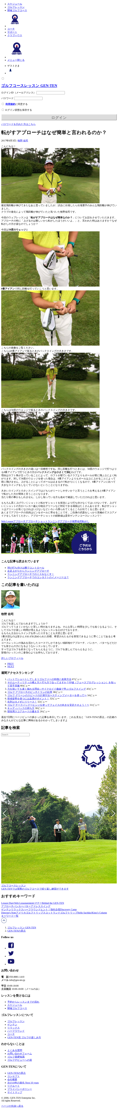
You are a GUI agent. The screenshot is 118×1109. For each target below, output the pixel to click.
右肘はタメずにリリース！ (22, 701)
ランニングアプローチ (60, 521)
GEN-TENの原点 (16, 931)
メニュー (12, 60)
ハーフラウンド (32, 909)
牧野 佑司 (23, 140)
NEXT (10, 666)
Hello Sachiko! (84, 912)
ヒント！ (45, 909)
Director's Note (8, 912)
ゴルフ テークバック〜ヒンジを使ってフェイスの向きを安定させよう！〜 (48, 705)
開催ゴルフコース (17, 10)
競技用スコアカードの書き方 (23, 711)
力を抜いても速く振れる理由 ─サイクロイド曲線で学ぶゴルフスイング (46, 689)
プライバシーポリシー (19, 1089)
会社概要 (12, 1079)
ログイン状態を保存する (18, 110)
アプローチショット (37, 521)
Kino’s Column (99, 912)
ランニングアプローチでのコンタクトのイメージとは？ (38, 577)
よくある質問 (14, 1050)
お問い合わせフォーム (19, 1053)
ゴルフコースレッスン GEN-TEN (29, 86)
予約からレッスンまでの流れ (23, 1002)
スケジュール (14, 4)
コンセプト (13, 1076)
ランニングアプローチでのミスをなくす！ (30, 574)
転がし (85, 521)
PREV (10, 663)
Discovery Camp (68, 909)
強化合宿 (55, 909)
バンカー (18, 906)
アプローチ (19, 521)
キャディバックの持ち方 (20, 708)
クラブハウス (14, 35)
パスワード (7, 98)
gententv (30, 903)
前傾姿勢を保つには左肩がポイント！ (28, 698)
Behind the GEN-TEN (53, 903)
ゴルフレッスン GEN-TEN (21, 927)
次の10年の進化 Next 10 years (23, 1082)
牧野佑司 (77, 521)
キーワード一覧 (9, 916)
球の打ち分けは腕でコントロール (25, 567)
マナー (38, 903)
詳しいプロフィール (12, 658)
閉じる (21, 60)
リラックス (17, 909)
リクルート (13, 1086)
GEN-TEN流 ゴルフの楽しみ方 (24, 1037)
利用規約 (10, 104)
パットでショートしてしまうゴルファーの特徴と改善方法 (39, 679)
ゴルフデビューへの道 (19, 1060)
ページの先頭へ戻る (12, 1106)
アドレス (36, 906)
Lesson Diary (7, 903)
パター (27, 906)
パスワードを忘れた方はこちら (18, 124)
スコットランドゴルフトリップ (60, 912)
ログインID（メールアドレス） (18, 92)
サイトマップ (14, 1092)
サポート (12, 32)
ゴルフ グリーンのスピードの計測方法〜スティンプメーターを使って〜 (47, 695)
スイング (45, 906)
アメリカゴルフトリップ (29, 912)
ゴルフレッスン (16, 7)
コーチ (11, 29)
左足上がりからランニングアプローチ (28, 571)
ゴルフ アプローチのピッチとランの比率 (29, 692)
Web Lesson (7, 521)
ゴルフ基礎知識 (16, 1056)
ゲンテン (6, 909)
